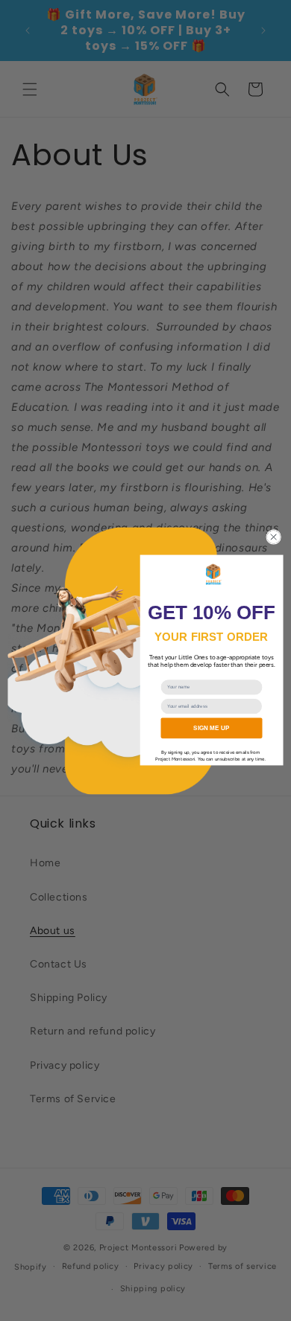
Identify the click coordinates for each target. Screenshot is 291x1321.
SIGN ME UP (211, 727)
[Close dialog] (274, 536)
